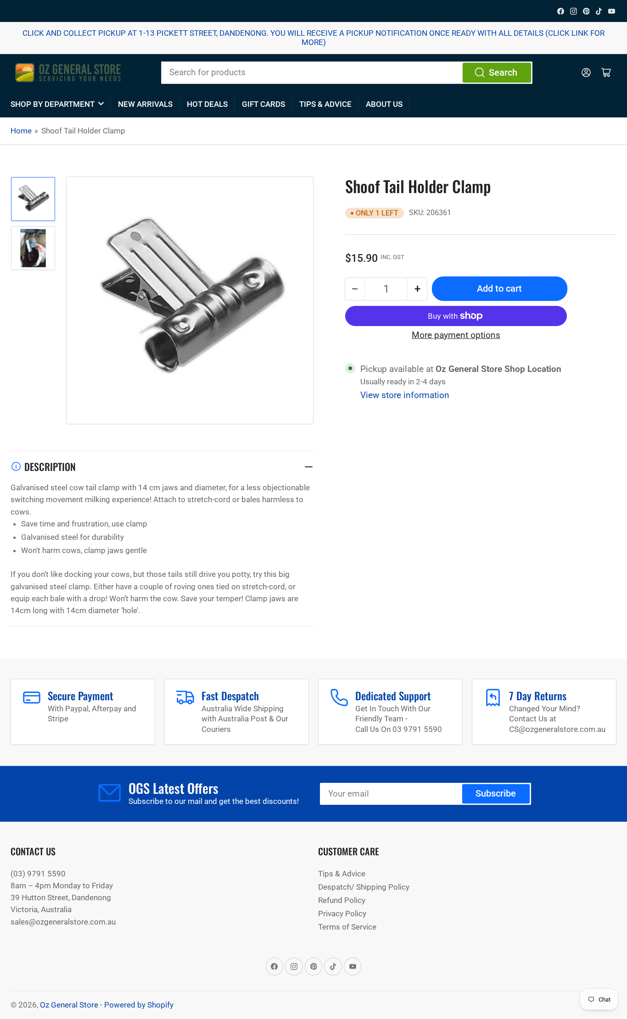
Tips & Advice (325, 104)
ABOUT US (384, 104)
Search (503, 72)
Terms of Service (347, 926)
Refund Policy (341, 900)
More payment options (456, 335)
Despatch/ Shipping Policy (363, 887)
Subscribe (496, 793)
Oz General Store (69, 1004)
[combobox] (346, 72)
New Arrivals (145, 104)
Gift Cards (263, 104)
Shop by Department (53, 104)
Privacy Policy (342, 913)
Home (21, 130)
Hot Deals (207, 104)
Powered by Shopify (139, 1004)
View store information (404, 395)
